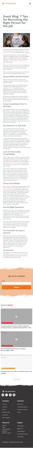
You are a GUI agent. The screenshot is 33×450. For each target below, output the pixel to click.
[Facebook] (10, 395)
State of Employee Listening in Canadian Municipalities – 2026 (13, 349)
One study (11, 88)
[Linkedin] (3, 395)
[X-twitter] (6, 395)
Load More (16, 379)
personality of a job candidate (13, 163)
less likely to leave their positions (14, 61)
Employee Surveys (7, 322)
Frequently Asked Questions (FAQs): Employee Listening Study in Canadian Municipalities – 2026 (16, 327)
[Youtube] (14, 395)
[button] (30, 3)
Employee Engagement (8, 368)
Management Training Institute (19, 254)
